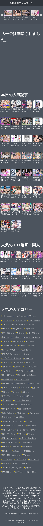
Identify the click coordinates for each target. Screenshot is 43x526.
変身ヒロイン (8, 426)
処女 (20, 333)
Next (41, 15)
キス (5, 404)
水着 (5, 362)
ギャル (28, 358)
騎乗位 (14, 350)
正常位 (26, 350)
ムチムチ (20, 383)
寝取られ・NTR (9, 438)
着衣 (32, 346)
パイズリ (20, 320)
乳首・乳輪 (31, 472)
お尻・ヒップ (31, 367)
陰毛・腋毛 (8, 413)
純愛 (30, 434)
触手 (34, 430)
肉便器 (6, 367)
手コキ (6, 400)
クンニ (24, 388)
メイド (29, 421)
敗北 (28, 468)
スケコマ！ (24, 514)
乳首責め (7, 417)
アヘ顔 (16, 337)
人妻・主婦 (33, 333)
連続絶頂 (7, 379)
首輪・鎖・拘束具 (28, 438)
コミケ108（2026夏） (12, 468)
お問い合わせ (33, 514)
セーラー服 (22, 430)
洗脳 (25, 392)
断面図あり (26, 404)
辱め (5, 329)
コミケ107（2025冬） (12, 421)
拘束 (5, 337)
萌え (15, 392)
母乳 (5, 447)
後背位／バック (10, 354)
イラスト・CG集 (32, 337)
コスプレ (22, 371)
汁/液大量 (20, 417)
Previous (2, 15)
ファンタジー (22, 379)
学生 (5, 341)
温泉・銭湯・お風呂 (11, 455)
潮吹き (29, 362)
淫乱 (26, 455)
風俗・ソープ (8, 434)
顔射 (14, 404)
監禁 (35, 388)
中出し (7, 316)
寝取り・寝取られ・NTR (23, 324)
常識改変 (7, 472)
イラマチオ (8, 371)
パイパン (34, 413)
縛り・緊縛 (8, 375)
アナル (29, 329)
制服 (5, 324)
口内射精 (7, 383)
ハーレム (34, 383)
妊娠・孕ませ (9, 346)
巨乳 (32, 316)
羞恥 (34, 371)
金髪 (29, 396)
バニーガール (26, 442)
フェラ (7, 320)
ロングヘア (20, 459)
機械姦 (6, 451)
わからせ (32, 426)
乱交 (17, 367)
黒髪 (5, 392)
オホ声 (19, 472)
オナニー (17, 362)
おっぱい (20, 316)
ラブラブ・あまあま (11, 358)
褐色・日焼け (24, 409)
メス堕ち (21, 413)
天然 (14, 463)
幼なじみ (34, 459)
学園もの (17, 329)
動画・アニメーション (12, 396)
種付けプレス (8, 409)
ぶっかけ (34, 320)
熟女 (22, 346)
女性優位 (29, 451)
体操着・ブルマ (10, 388)
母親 (5, 463)
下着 (21, 434)
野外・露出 (8, 333)
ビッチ (24, 354)
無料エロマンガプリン (21, 3)
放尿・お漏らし (9, 442)
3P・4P (30, 341)
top (6, 514)
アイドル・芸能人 (22, 400)
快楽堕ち (17, 341)
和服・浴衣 (8, 430)
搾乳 (21, 426)
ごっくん (7, 459)
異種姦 (17, 451)
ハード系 (25, 463)
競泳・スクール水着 (26, 375)
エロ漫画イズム (14, 514)
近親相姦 (27, 447)
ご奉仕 (15, 447)
